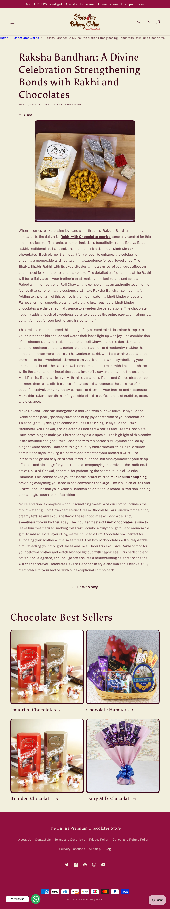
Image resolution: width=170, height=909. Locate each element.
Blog (107, 849)
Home (4, 38)
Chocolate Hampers (107, 709)
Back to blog (87, 587)
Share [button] (27, 114)
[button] (12, 21)
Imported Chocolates (33, 709)
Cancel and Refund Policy (131, 839)
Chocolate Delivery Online (89, 899)
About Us (24, 839)
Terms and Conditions (70, 839)
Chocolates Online (26, 38)
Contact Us (43, 839)
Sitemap (95, 849)
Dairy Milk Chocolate (109, 798)
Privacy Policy (99, 839)
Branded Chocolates (32, 798)
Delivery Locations (72, 849)
